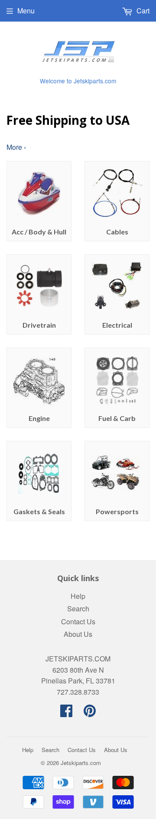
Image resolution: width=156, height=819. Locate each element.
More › (16, 147)
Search (78, 608)
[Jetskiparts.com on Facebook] (66, 713)
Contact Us (78, 621)
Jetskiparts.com (81, 763)
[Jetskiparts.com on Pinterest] (89, 713)
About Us (78, 634)
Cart (142, 11)
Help (78, 596)
